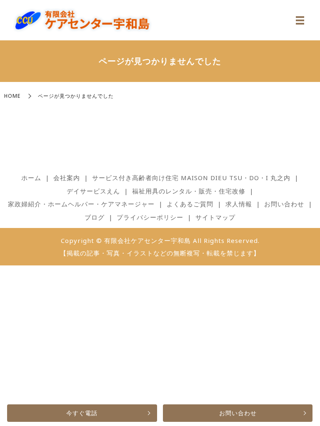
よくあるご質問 (190, 204)
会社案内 (66, 177)
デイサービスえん (93, 191)
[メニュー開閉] (300, 20)
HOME (12, 95)
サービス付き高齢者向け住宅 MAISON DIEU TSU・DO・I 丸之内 (191, 177)
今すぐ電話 (82, 413)
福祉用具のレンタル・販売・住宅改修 (188, 191)
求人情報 (238, 204)
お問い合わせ (238, 413)
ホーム (31, 177)
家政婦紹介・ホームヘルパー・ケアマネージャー (81, 204)
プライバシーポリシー (150, 217)
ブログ (95, 217)
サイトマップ (215, 217)
